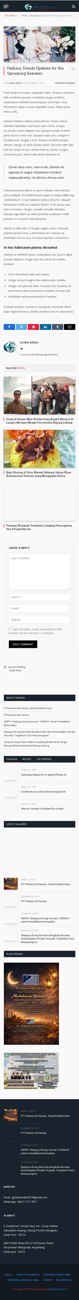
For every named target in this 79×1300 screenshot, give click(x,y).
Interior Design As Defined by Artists (42, 808)
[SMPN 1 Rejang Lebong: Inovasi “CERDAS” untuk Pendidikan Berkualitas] (11, 918)
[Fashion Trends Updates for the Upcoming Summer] (39, 44)
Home (24, 15)
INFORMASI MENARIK (65, 83)
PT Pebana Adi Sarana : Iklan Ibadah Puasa (28, 708)
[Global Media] (39, 6)
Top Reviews (44, 759)
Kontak (47, 1280)
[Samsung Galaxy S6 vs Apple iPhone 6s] (11, 774)
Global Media (14, 83)
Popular (11, 759)
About (9, 1274)
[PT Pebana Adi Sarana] (11, 901)
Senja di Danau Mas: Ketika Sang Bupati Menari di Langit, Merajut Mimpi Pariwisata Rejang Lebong (39, 420)
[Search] (73, 6)
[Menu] (6, 6)
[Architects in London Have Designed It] (11, 791)
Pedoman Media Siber (57, 1274)
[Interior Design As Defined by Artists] (11, 808)
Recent (26, 759)
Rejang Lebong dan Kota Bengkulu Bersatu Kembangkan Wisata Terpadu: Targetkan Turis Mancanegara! (39, 733)
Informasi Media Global (23, 1280)
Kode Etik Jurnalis (28, 1274)
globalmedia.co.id (57, 1289)
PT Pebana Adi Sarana (16, 715)
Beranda (34, 15)
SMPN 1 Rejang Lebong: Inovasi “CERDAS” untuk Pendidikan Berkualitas (45, 920)
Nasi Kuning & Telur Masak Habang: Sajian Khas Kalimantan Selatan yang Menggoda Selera (38, 474)
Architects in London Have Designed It (43, 791)
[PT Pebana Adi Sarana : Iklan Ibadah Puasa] (11, 884)
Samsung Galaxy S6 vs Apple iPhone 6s (44, 774)
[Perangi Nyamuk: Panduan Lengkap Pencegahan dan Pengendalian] (39, 502)
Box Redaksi (63, 1280)
